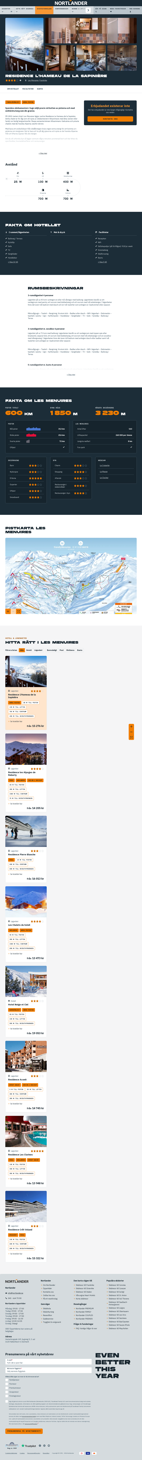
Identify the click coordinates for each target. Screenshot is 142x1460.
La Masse (103, 471)
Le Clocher (104, 478)
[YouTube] (48, 1445)
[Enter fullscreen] (131, 737)
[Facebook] (40, 1445)
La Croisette (104, 465)
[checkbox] (48, 1388)
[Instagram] (44, 1445)
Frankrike (43, 80)
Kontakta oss (110, 119)
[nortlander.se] (16, 1281)
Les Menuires (33, 80)
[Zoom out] (131, 732)
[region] (93, 699)
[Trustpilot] (28, 1445)
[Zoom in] (131, 726)
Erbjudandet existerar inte (110, 106)
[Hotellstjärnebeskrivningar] (20, 80)
